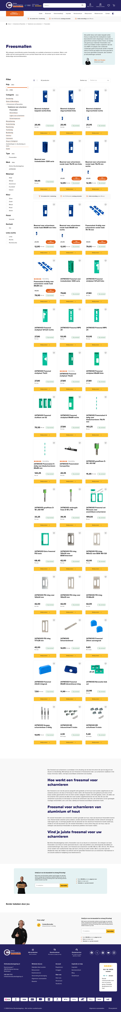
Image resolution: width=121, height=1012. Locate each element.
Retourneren (88, 13)
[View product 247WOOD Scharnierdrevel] (71, 626)
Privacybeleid (113, 1008)
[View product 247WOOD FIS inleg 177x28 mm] (45, 626)
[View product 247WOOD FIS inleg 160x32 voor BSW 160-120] (97, 539)
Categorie (10, 95)
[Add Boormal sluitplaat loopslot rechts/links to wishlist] (54, 90)
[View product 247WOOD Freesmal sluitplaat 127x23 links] (97, 266)
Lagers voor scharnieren (17, 116)
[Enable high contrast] (113, 14)
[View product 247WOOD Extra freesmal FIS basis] (45, 539)
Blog (73, 973)
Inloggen (58, 970)
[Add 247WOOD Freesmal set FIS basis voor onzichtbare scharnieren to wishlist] (106, 489)
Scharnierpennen (15, 118)
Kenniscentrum (78, 13)
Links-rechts (11, 233)
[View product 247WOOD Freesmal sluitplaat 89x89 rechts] (71, 403)
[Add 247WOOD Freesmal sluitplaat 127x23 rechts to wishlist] (54, 309)
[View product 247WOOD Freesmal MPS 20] (71, 315)
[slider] (7, 87)
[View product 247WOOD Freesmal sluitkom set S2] (45, 403)
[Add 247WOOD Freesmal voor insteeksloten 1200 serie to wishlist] (80, 260)
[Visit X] (97, 953)
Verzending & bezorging (39, 976)
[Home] (6, 23)
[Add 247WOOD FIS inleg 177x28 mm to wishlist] (54, 620)
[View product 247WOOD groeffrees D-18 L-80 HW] (45, 495)
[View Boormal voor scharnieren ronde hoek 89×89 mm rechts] (36, 233)
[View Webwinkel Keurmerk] (7, 999)
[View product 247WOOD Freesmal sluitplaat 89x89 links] (97, 359)
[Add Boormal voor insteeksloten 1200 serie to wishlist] (54, 141)
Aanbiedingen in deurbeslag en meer (16, 145)
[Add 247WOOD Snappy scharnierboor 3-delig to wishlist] (54, 707)
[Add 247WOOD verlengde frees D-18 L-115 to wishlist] (80, 489)
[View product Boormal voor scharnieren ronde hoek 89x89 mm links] (45, 210)
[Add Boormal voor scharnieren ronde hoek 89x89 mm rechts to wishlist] (80, 204)
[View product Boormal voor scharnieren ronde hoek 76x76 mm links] (71, 147)
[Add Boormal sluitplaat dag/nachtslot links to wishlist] (80, 90)
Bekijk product (43, 133)
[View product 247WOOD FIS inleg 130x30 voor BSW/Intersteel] (71, 539)
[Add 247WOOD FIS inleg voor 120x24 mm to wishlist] (54, 577)
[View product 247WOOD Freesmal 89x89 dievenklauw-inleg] (71, 669)
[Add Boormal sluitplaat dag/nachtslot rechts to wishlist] (106, 90)
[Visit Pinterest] (103, 953)
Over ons (58, 978)
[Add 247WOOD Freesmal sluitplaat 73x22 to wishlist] (80, 353)
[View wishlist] (108, 5)
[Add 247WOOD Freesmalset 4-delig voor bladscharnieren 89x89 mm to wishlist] (54, 443)
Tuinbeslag (9, 130)
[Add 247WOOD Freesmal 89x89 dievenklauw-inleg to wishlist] (80, 663)
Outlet (40, 13)
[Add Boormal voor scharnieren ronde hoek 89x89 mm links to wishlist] (54, 204)
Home (9, 24)
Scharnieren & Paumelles (19, 24)
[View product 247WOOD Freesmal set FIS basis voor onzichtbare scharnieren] (97, 495)
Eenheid (9, 224)
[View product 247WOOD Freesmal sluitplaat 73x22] (71, 359)
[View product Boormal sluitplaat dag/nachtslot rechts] (97, 96)
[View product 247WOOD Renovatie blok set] (97, 669)
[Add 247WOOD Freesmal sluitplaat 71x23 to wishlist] (54, 353)
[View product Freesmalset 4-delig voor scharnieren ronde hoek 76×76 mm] (97, 210)
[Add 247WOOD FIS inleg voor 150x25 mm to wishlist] (80, 577)
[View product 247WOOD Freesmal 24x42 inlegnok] (45, 669)
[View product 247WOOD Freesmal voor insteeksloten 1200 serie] (71, 266)
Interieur (8, 135)
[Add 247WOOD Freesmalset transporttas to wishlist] (80, 443)
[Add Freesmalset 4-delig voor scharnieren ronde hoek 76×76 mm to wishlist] (106, 204)
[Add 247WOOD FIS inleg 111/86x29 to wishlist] (106, 577)
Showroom (48, 13)
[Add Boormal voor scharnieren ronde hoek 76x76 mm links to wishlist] (80, 141)
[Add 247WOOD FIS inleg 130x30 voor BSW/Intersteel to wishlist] (80, 533)
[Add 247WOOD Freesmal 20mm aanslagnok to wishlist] (106, 620)
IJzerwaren (9, 138)
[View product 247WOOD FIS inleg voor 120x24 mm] (45, 583)
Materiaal (10, 174)
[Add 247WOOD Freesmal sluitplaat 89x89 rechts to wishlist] (80, 397)
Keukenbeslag (10, 124)
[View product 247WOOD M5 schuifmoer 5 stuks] (97, 713)
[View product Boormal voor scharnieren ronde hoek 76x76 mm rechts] (97, 147)
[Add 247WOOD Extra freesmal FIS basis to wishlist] (54, 533)
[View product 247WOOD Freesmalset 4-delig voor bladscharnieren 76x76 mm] (97, 403)
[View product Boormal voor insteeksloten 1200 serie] (45, 147)
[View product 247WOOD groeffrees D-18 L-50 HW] (97, 449)
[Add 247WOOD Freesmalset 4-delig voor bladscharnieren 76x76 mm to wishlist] (106, 397)
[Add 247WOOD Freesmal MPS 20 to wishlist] (80, 309)
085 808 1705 (8, 974)
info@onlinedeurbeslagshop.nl (13, 976)
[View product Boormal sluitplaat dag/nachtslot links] (71, 96)
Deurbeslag (9, 99)
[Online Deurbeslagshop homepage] (14, 8)
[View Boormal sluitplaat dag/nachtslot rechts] (62, 118)
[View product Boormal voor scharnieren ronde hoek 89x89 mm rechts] (71, 210)
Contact (107, 13)
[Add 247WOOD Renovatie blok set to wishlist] (106, 663)
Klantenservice (99, 13)
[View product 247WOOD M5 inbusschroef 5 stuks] (71, 713)
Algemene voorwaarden (39, 978)
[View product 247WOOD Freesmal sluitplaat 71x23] (45, 359)
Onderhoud (75, 976)
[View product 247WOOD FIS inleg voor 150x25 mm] (71, 583)
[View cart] (114, 5)
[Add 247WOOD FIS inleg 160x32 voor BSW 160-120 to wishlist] (106, 533)
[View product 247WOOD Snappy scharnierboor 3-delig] (45, 713)
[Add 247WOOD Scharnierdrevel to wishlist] (80, 620)
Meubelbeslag (10, 121)
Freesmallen (14, 110)
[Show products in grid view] (34, 80)
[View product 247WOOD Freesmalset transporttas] (71, 449)
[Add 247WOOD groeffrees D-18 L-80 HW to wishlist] (54, 489)
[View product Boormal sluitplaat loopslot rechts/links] (45, 96)
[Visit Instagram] (114, 953)
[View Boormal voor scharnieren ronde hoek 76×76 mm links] (88, 172)
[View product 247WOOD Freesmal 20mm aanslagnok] (97, 626)
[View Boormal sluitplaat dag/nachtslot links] (88, 118)
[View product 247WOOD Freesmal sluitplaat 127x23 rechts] (45, 315)
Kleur (8, 195)
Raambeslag (10, 127)
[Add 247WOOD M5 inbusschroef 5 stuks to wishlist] (80, 707)
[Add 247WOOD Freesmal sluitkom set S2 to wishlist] (54, 397)
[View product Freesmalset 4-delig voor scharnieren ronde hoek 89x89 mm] (45, 266)
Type (8, 153)
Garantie (34, 981)
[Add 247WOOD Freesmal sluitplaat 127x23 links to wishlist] (106, 260)
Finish (8, 215)
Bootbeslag (9, 133)
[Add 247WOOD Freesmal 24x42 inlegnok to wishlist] (54, 663)
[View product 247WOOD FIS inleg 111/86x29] (97, 583)
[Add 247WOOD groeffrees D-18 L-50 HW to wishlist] (106, 443)
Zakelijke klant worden (39, 967)
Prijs (7, 84)
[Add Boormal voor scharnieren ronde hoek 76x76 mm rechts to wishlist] (106, 141)
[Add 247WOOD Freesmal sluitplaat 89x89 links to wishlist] (106, 353)
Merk (8, 162)
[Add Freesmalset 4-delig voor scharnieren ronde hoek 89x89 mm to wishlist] (54, 260)
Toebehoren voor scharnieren (35, 24)
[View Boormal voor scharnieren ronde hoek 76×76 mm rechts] (62, 170)
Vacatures (59, 984)
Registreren (59, 967)
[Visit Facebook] (92, 953)
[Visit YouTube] (108, 953)
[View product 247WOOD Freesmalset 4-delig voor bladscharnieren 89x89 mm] (45, 449)
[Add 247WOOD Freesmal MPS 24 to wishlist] (106, 309)
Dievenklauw (14, 113)
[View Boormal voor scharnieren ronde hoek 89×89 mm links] (62, 235)
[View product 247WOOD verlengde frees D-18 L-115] (71, 495)
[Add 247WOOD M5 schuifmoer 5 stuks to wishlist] (106, 707)
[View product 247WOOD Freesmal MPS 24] (97, 315)
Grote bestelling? (58, 13)
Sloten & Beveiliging (12, 101)
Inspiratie (68, 13)
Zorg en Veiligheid (11, 141)
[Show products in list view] (37, 80)
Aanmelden (64, 885)
